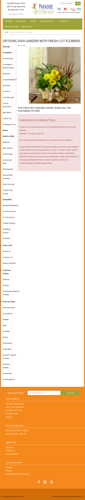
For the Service (9, 211)
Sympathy (64, 21)
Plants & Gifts (47, 21)
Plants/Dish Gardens (8, 177)
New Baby (7, 112)
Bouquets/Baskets (9, 205)
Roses (33, 21)
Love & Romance (7, 105)
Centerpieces (9, 379)
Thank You (7, 118)
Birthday (6, 73)
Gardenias (7, 373)
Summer (8, 21)
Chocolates (8, 154)
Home (6, 32)
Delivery (6, 279)
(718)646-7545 (17, 14)
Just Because (8, 97)
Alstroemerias (9, 307)
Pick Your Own (11, 27)
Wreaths (6, 238)
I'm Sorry (6, 91)
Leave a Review (9, 263)
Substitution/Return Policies (9, 293)
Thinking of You (9, 124)
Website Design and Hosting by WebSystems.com (67, 496)
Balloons (6, 142)
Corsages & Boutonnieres (8, 66)
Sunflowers (7, 343)
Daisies (6, 319)
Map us (9, 417)
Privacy (6, 285)
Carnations (7, 313)
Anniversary (8, 58)
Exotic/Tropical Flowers (9, 357)
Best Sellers (8, 148)
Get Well (6, 85)
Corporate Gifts (7, 162)
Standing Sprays (6, 231)
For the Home (9, 217)
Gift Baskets (8, 169)
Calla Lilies (7, 349)
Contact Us (8, 257)
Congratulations (9, 79)
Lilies (5, 325)
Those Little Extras (8, 192)
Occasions (20, 21)
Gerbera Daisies (6, 366)
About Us (7, 251)
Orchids (6, 331)
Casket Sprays (9, 223)
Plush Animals (8, 184)
